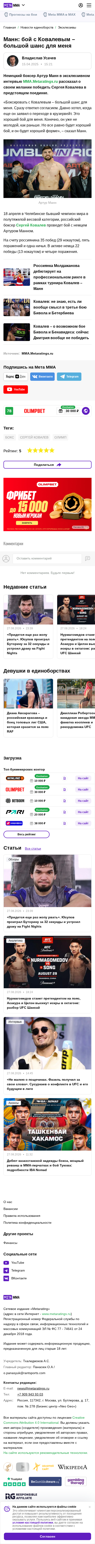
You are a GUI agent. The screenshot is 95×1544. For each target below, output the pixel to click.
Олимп (60, 437)
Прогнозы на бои (23, 14)
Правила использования (21, 1215)
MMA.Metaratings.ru (40, 81)
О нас (7, 1202)
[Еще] (89, 5)
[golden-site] (43, 1467)
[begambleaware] (45, 1482)
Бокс (9, 437)
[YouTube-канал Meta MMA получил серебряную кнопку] (22, 1467)
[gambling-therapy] (76, 1482)
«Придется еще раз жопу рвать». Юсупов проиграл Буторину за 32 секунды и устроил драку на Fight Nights (28, 644)
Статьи (12, 848)
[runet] (8, 1467)
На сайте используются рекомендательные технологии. (45, 1453)
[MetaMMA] (15, 1298)
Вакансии (10, 1209)
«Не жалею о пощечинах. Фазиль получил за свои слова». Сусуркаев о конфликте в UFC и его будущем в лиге (47, 1084)
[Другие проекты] (14, 5)
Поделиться (44, 465)
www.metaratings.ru (56, 1314)
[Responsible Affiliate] (21, 1496)
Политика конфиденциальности (27, 1222)
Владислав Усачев (39, 58)
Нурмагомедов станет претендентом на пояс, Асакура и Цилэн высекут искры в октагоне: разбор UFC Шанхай (43, 1003)
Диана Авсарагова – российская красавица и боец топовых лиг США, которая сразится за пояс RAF (28, 722)
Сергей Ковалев (31, 225)
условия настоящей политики (32, 1522)
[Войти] (80, 5)
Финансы (10, 1243)
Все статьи (33, 848)
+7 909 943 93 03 (30, 1394)
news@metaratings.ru (33, 1388)
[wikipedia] (72, 1467)
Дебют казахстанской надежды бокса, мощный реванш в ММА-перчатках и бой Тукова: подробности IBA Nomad (45, 1165)
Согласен (47, 1536)
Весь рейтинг (27, 834)
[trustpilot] (14, 1482)
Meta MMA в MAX (61, 14)
